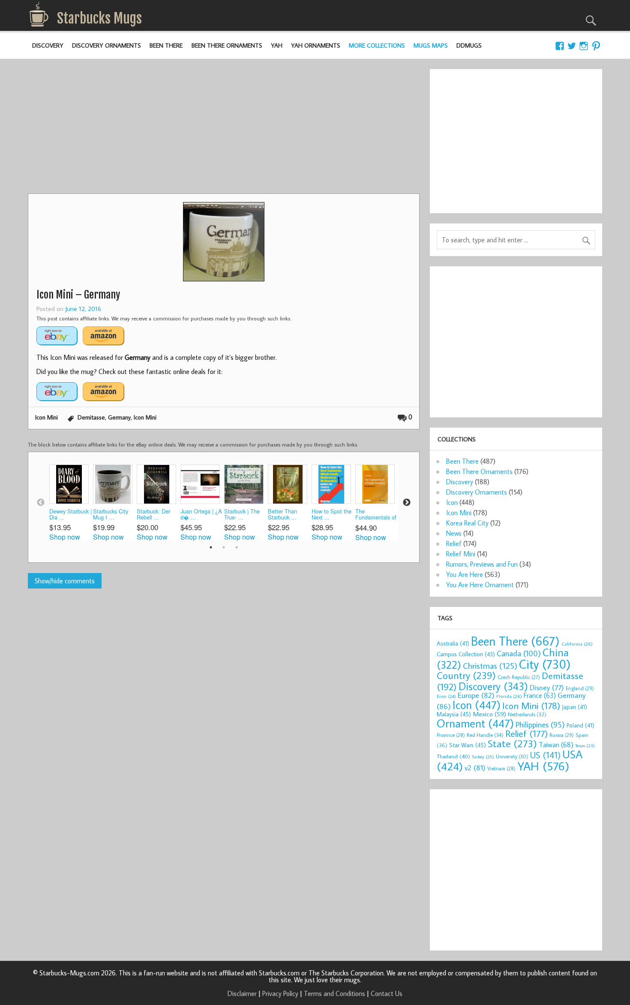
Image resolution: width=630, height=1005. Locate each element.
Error (446, 696)
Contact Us (386, 993)
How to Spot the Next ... (331, 514)
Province (451, 735)
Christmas (490, 665)
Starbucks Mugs (99, 18)
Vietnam (501, 768)
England (580, 688)
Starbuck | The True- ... (242, 514)
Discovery (47, 45)
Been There (166, 45)
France (540, 695)
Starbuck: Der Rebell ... (153, 514)
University (512, 756)
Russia (561, 735)
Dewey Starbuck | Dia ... (70, 514)
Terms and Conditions (334, 993)
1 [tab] (211, 547)
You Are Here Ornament (480, 584)
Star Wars (467, 745)
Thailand (453, 756)
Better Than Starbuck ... (282, 514)
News (454, 533)
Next (406, 502)
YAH (276, 45)
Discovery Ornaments (106, 45)
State (512, 743)
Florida (509, 696)
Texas (585, 745)
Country (466, 675)
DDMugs (469, 45)
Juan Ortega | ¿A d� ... (201, 514)
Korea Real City (467, 523)
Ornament (475, 723)
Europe (476, 695)
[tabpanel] (71, 502)
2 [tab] (223, 547)
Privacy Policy (280, 993)
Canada (519, 653)
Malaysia (454, 714)
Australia (453, 643)
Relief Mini (460, 553)
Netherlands (527, 714)
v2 (475, 768)
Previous (40, 502)
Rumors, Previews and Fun (482, 564)
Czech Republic (519, 677)
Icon (452, 502)
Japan (574, 707)
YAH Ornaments (315, 45)
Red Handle (485, 734)
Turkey (483, 757)
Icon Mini (46, 417)
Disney (547, 687)
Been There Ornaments (227, 45)
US (545, 755)
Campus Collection (466, 654)
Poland (580, 725)
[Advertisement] (224, 129)
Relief (454, 543)
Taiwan (556, 744)
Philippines (540, 724)
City (545, 664)
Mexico (489, 713)
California (577, 643)
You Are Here (464, 574)
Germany (119, 417)
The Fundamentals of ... (375, 515)
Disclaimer (242, 993)
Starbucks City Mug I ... (110, 514)
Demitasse (91, 417)
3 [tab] (236, 547)
